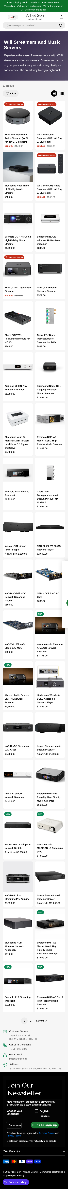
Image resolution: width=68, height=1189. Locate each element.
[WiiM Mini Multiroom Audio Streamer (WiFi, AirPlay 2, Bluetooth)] (18, 116)
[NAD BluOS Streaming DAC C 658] (18, 727)
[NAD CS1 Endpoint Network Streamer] (50, 269)
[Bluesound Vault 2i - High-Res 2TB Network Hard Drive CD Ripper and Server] (18, 418)
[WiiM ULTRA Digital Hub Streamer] (18, 269)
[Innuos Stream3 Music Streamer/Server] (50, 876)
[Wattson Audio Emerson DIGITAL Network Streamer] (18, 676)
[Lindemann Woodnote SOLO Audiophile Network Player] (50, 676)
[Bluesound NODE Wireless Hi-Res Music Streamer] (50, 218)
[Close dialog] (60, 565)
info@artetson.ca (18, 1058)
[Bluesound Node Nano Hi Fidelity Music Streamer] (18, 167)
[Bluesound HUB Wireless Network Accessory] (18, 924)
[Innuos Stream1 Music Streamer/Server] (50, 727)
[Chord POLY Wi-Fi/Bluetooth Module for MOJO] (18, 316)
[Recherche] (61, 25)
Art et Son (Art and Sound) (24, 1172)
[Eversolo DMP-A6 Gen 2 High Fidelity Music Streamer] (18, 218)
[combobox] (34, 25)
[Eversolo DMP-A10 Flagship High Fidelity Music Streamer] (50, 775)
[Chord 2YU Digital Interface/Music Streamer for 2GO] (50, 316)
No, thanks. (38, 612)
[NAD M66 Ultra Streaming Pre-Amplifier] (18, 876)
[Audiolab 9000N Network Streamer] (18, 775)
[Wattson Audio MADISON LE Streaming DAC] (50, 826)
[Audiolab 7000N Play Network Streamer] (18, 367)
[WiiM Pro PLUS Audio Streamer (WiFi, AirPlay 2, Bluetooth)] (50, 167)
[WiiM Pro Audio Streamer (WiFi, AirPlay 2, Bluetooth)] (50, 116)
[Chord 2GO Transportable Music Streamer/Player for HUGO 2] (50, 473)
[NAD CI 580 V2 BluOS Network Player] (50, 527)
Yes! (38, 603)
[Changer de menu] (5, 17)
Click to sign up (44, 1125)
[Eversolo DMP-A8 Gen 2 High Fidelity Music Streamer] (50, 978)
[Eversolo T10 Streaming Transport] (18, 978)
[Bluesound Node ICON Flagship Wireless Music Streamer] (50, 367)
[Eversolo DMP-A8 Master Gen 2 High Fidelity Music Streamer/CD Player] (50, 924)
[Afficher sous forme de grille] (54, 93)
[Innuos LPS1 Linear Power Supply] (18, 527)
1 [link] (24, 1020)
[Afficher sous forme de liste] (62, 93)
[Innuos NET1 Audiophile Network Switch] (18, 826)
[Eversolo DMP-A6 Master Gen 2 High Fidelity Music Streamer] (50, 418)
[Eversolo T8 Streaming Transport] (18, 473)
